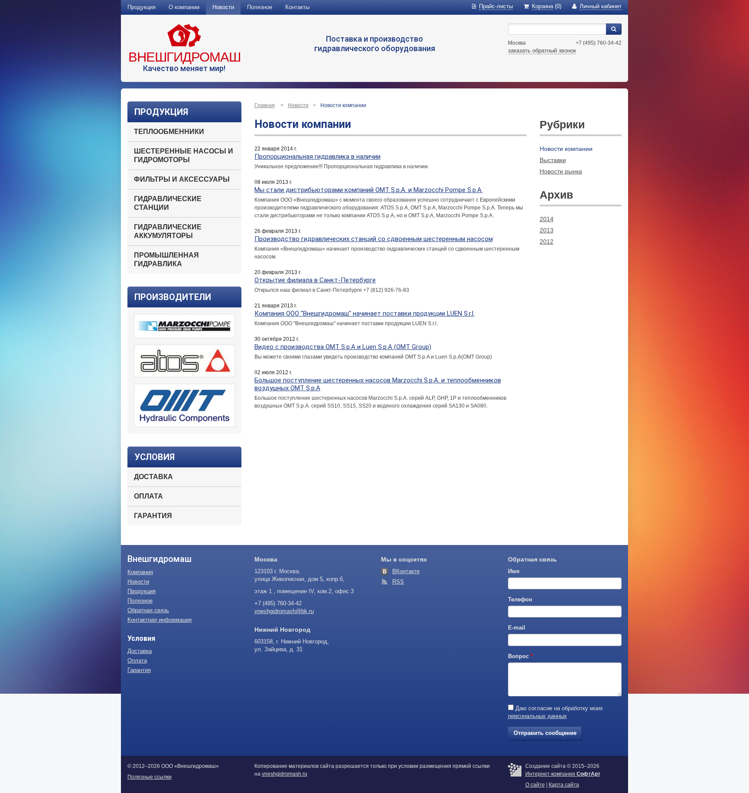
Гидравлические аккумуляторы (168, 231)
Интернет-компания (562, 774)
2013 (547, 230)
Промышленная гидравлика (166, 259)
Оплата (148, 496)
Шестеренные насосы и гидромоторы (183, 155)
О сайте (535, 785)
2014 (547, 218)
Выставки (553, 160)
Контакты (297, 7)
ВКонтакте (406, 571)
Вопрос (520, 656)
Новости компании (566, 148)
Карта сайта (564, 785)
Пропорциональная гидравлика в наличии (317, 156)
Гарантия (153, 515)
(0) (546, 6)
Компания (140, 572)
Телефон (520, 599)
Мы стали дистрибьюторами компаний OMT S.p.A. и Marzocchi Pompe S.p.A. (368, 190)
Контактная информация (159, 620)
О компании (184, 7)
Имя (514, 571)
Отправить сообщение (545, 733)
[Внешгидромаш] (184, 36)
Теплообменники (169, 131)
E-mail (516, 627)
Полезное (259, 7)
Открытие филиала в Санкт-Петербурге (315, 280)
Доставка (153, 476)
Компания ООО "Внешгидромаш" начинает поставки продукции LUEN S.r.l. (364, 313)
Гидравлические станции (168, 203)
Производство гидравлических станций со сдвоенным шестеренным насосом (373, 239)
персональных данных (537, 716)
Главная (264, 105)
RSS (398, 581)
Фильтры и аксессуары (182, 179)
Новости (223, 7)
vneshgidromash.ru (284, 774)
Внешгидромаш (184, 57)
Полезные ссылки (149, 777)
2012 (547, 241)
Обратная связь (148, 610)
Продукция (141, 7)
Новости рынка (561, 171)
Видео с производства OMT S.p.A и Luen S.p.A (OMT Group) (342, 347)
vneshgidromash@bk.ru (284, 611)
